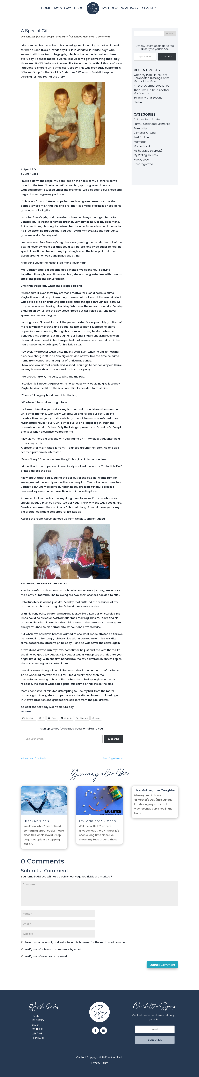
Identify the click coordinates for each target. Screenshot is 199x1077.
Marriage (140, 142)
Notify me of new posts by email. (45, 956)
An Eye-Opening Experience (151, 85)
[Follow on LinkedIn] (103, 1030)
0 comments (103, 36)
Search (169, 33)
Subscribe (113, 739)
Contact (150, 8)
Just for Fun (141, 137)
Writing (128, 8)
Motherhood (142, 146)
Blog (78, 8)
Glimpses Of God (145, 133)
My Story (62, 8)
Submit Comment (162, 965)
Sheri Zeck (29, 36)
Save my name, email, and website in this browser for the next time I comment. (76, 942)
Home (46, 8)
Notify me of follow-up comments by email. (53, 949)
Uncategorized (143, 164)
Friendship (140, 128)
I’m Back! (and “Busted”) (97, 821)
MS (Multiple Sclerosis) (148, 150)
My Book (110, 8)
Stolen (138, 102)
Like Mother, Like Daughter (154, 790)
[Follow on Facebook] (95, 1030)
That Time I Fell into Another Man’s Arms (151, 91)
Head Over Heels (36, 821)
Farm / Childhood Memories (78, 36)
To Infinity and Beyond (148, 97)
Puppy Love (141, 159)
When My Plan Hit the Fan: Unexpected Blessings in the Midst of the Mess (152, 78)
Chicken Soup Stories (49, 36)
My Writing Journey (146, 155)
